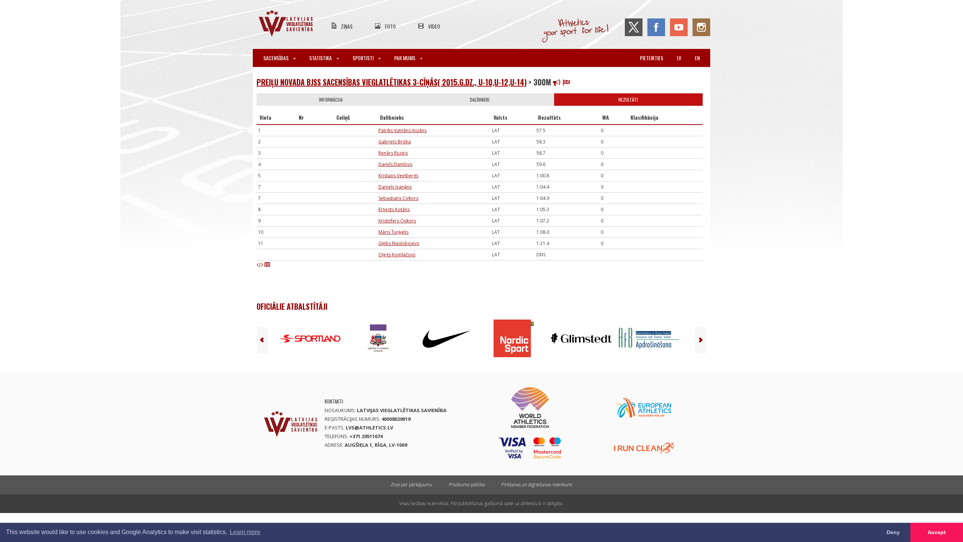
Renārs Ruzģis (393, 153)
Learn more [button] (245, 532)
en (697, 58)
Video (434, 26)
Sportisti (363, 58)
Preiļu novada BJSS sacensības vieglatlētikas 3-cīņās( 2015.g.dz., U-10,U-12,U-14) (392, 82)
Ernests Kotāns (394, 209)
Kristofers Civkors (397, 221)
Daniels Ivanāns (395, 187)
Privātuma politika (467, 484)
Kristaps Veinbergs (398, 175)
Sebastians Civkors (398, 198)
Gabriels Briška (394, 142)
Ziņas (346, 26)
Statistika (321, 58)
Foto (390, 26)
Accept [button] (937, 532)
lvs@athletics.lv (369, 427)
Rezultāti (628, 99)
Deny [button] (893, 532)
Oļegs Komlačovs (396, 254)
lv (679, 58)
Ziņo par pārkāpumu (411, 484)
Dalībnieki (479, 99)
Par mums (405, 58)
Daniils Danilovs (395, 164)
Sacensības (276, 58)
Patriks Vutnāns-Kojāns (402, 130)
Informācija (331, 99)
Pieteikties (651, 58)
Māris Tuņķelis (393, 232)
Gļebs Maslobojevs (398, 243)
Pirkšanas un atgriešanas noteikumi (537, 484)
